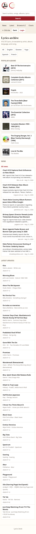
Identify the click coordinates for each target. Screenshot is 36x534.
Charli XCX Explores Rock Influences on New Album (17, 171)
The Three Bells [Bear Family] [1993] (19, 102)
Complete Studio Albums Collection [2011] (21, 78)
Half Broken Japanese (11, 395)
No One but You (9, 295)
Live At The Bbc (17, 151)
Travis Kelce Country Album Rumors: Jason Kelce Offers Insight (17, 201)
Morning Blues (8, 275)
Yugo (26, 50)
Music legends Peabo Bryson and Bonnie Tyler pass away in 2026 (16, 230)
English (10, 50)
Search (18, 18)
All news (4, 166)
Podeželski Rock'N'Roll (12, 332)
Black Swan (7, 415)
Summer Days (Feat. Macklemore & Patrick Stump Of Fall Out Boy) (17, 316)
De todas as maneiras (11, 305)
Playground (7, 475)
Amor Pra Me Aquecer (11, 285)
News (4, 25)
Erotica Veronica (9, 425)
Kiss (4, 265)
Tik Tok (5, 497)
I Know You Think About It (13, 405)
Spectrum (6, 445)
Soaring (6, 455)
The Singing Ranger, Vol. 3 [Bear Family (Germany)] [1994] (21, 138)
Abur (5, 465)
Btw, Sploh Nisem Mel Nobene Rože (17, 375)
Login (22, 30)
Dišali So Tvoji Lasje (10, 385)
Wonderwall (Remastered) (13, 362)
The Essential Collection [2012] (20, 113)
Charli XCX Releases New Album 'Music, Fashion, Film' (15, 186)
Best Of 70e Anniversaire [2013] (20, 67)
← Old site (6, 30)
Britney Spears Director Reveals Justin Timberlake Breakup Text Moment (18, 215)
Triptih (13, 90)
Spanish (5, 54)
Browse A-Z (21, 25)
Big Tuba (6, 435)
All (3, 50)
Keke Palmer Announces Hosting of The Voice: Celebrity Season (17, 245)
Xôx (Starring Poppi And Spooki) (15, 484)
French (13, 54)
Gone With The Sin (10, 342)
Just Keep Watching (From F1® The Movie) (16, 508)
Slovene (19, 50)
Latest (12, 25)
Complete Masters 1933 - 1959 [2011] (20, 125)
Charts (31, 25)
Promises (6, 352)
